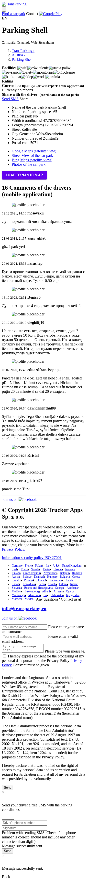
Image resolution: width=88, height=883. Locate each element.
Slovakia (17, 580)
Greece (76, 576)
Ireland (74, 584)
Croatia (52, 584)
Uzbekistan (57, 595)
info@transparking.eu (24, 608)
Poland (39, 565)
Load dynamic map (24, 175)
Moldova (17, 591)
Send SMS (10, 99)
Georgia (59, 587)
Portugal (29, 580)
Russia (25, 569)
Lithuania (41, 580)
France (29, 565)
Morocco (17, 599)
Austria (16, 576)
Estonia (63, 584)
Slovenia (17, 587)
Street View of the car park (32, 155)
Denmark (39, 576)
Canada (16, 584)
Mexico (29, 599)
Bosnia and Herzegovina (38, 587)
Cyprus (70, 591)
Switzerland (56, 580)
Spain (15, 569)
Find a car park (13, 14)
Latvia (69, 580)
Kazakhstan (29, 584)
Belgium (65, 573)
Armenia (59, 591)
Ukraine (58, 569)
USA (56, 565)
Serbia (42, 584)
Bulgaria (65, 576)
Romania (77, 573)
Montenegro (19, 595)
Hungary (52, 576)
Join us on (10, 499)
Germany (17, 565)
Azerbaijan (73, 587)
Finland (16, 573)
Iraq (46, 595)
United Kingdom (71, 565)
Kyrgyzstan (72, 595)
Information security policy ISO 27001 (32, 558)
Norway (70, 569)
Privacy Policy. (13, 549)
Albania (46, 591)
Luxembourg (32, 591)
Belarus (27, 576)
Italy (48, 565)
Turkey (47, 569)
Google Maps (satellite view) (34, 151)
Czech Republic (32, 573)
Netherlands (50, 573)
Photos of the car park (28, 164)
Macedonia (34, 595)
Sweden (35, 569)
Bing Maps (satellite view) (32, 160)
